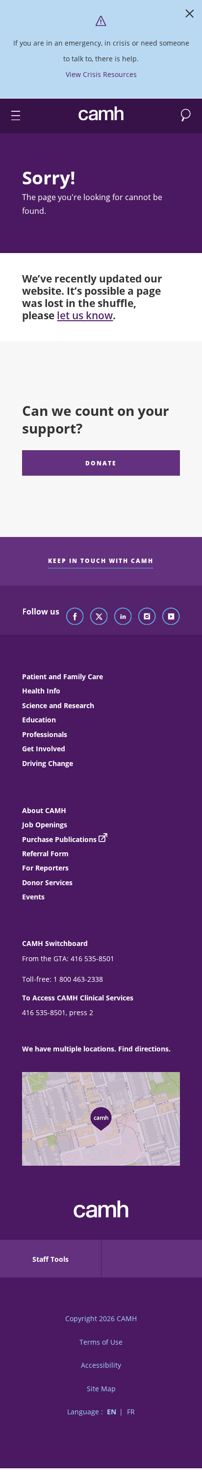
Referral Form (45, 853)
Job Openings (44, 824)
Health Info (41, 690)
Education (39, 719)
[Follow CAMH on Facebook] (75, 617)
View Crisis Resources (101, 74)
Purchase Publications (59, 839)
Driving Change (47, 763)
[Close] (189, 16)
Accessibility (101, 1365)
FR (131, 1411)
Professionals (44, 734)
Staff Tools (50, 1259)
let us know (85, 315)
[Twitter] (99, 617)
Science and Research (58, 705)
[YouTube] (171, 617)
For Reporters (45, 867)
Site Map (101, 1388)
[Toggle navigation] (11, 116)
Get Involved (43, 748)
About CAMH (44, 810)
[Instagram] (147, 617)
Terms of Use (101, 1342)
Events (33, 896)
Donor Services (47, 882)
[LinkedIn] (123, 617)
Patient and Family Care (62, 676)
